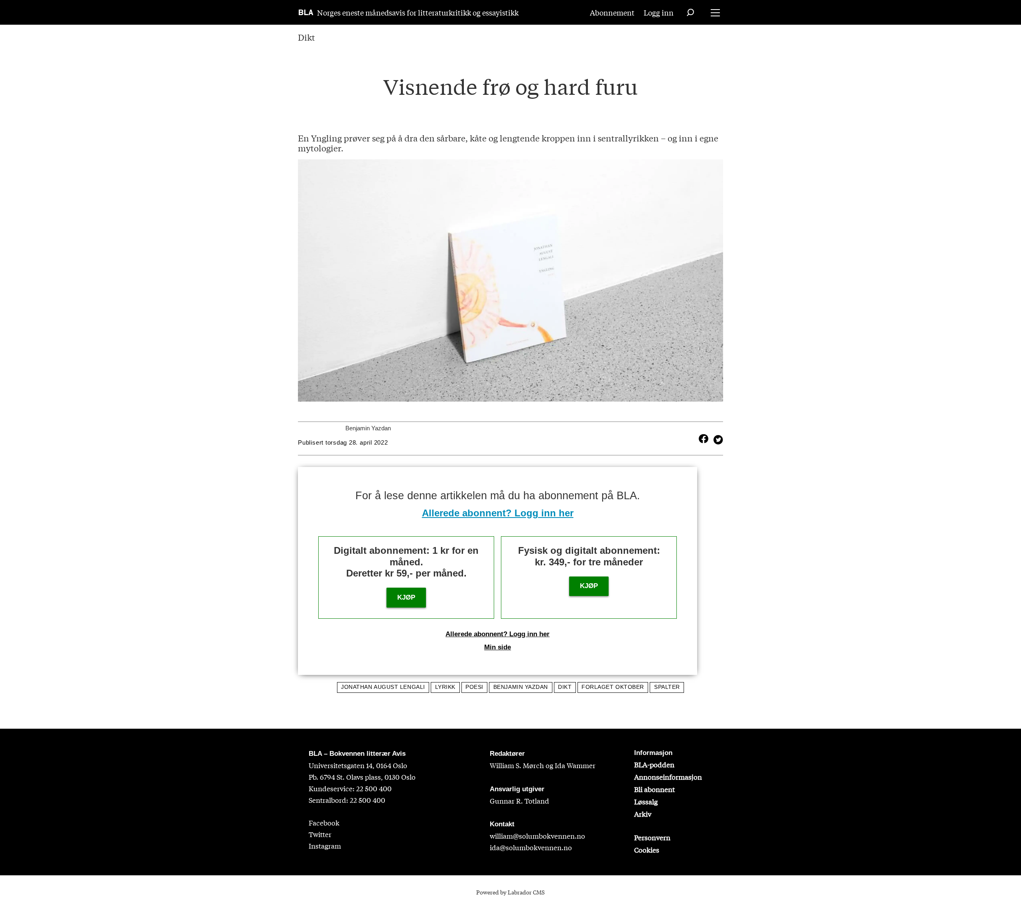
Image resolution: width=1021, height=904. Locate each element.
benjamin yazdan (520, 687)
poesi (474, 687)
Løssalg (646, 801)
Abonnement (612, 12)
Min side (497, 647)
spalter (667, 687)
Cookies (646, 850)
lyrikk (445, 687)
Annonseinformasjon (668, 777)
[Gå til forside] (306, 12)
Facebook (324, 823)
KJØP (406, 597)
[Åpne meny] (715, 12)
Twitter (320, 834)
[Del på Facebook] (704, 439)
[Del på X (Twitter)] (716, 439)
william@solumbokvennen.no (537, 836)
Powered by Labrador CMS (510, 892)
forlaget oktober (612, 687)
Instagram (325, 846)
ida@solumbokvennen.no (531, 847)
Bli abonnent (654, 789)
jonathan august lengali (383, 687)
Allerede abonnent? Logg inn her (498, 513)
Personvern (652, 837)
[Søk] (690, 12)
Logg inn (659, 12)
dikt (565, 687)
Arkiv (642, 814)
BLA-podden (654, 764)
